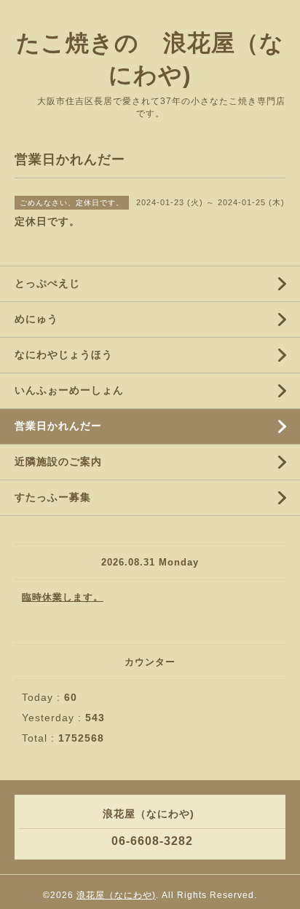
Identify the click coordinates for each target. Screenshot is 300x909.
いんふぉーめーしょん (69, 390)
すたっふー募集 (53, 497)
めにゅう (36, 319)
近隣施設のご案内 (58, 461)
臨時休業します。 (62, 597)
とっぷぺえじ (47, 283)
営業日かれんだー (58, 426)
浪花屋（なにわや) (116, 895)
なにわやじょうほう (64, 354)
